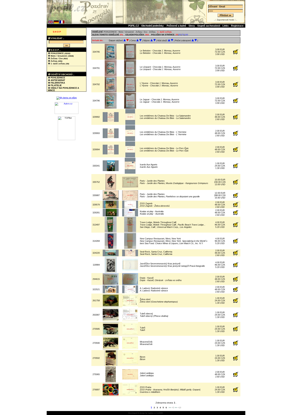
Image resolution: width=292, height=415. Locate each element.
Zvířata (54, 61)
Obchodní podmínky (152, 25)
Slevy (192, 25)
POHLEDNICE (57, 53)
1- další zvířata (58, 64)
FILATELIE (56, 85)
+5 (173, 407)
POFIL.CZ (133, 25)
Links (225, 25)
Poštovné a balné (176, 25)
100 (186, 35)
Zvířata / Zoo (57, 58)
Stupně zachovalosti (208, 25)
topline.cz (152, 413)
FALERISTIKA (57, 83)
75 (183, 35)
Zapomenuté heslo (225, 20)
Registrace (237, 25)
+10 (179, 407)
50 (180, 35)
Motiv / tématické (59, 56)
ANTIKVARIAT (57, 80)
